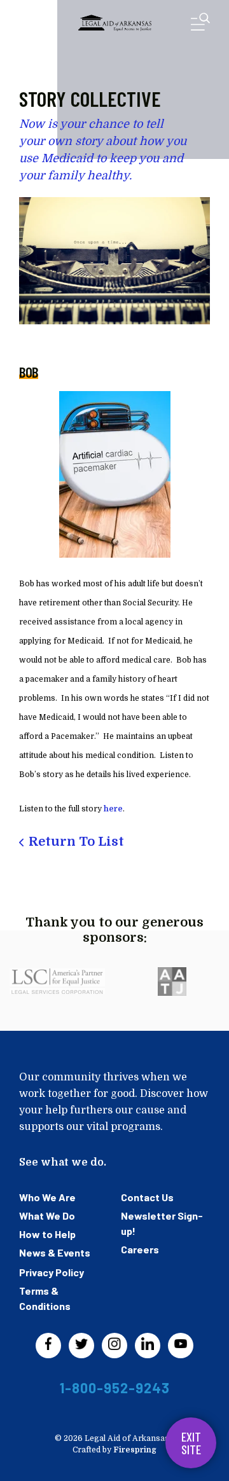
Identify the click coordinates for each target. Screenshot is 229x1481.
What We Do (47, 1215)
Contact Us (147, 1197)
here (113, 808)
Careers (140, 1249)
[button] (200, 24)
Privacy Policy (51, 1272)
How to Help (47, 1234)
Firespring (134, 1449)
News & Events (54, 1252)
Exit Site (191, 1443)
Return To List (76, 841)
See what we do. (62, 1162)
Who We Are (47, 1197)
